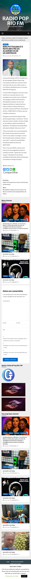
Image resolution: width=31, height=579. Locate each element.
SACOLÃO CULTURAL (8, 254)
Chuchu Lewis (7, 256)
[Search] (28, 33)
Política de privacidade (17, 561)
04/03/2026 (13, 230)
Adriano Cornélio (7, 55)
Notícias (5, 44)
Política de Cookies (15, 563)
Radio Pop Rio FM (15, 20)
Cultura (5, 219)
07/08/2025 (14, 554)
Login (7, 561)
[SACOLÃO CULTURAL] (15, 243)
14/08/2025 (14, 527)
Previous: (15, 182)
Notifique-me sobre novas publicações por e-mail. (15, 353)
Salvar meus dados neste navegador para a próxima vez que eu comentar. (15, 339)
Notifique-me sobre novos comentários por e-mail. (15, 346)
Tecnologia (23, 219)
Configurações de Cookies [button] (12, 576)
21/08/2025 (14, 282)
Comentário (6, 301)
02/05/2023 (15, 55)
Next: (14, 191)
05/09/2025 (14, 256)
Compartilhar (10, 172)
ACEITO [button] (24, 576)
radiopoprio (6, 230)
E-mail (18, 323)
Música (11, 219)
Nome (5, 323)
